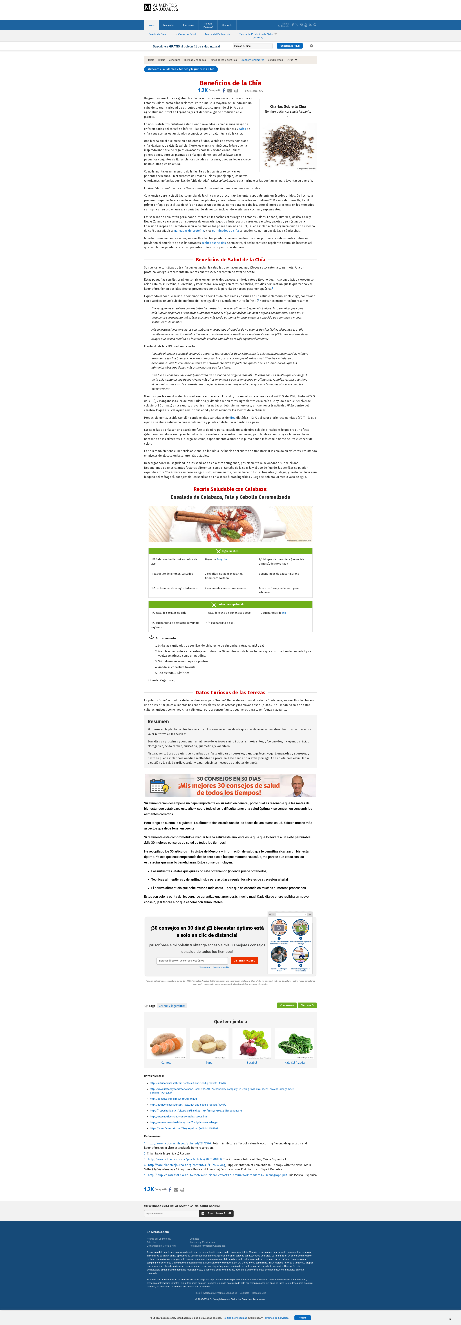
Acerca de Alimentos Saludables (220, 1293)
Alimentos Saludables (162, 69)
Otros (290, 60)
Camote (166, 1062)
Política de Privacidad (235, 1318)
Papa (209, 1062)
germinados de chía (225, 230)
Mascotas (168, 25)
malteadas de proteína (188, 230)
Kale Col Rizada (295, 1062)
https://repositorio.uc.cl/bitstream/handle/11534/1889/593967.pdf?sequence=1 (196, 1110)
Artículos (151, 1242)
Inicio (152, 25)
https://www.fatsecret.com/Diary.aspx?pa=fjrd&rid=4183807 (184, 1128)
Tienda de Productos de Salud (256, 36)
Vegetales (174, 60)
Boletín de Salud (158, 34)
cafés (242, 129)
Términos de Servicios (275, 1318)
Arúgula (222, 559)
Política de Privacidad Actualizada (207, 1245)
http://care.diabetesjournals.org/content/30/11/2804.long (186, 1165)
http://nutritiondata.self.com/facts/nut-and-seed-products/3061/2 (188, 1083)
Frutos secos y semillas (223, 60)
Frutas (161, 60)
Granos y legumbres (252, 60)
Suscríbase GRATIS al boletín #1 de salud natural (186, 46)
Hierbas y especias (195, 60)
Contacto (227, 25)
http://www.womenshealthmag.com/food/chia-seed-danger (184, 1122)
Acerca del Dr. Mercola (217, 34)
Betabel (252, 1062)
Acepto (302, 1317)
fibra (232, 417)
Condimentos (275, 60)
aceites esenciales (214, 243)
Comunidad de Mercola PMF (161, 1245)
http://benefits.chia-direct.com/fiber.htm (173, 1098)
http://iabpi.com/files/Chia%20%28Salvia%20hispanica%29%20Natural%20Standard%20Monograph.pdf (217, 1175)
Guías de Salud (187, 34)
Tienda (208, 25)
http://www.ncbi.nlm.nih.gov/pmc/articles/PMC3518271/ (185, 1159)
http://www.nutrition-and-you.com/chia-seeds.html (179, 1116)
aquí (212, 1279)
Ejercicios (188, 25)
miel (284, 612)
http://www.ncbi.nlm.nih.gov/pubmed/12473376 (179, 1143)
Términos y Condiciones (202, 1242)
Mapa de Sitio (259, 1293)
